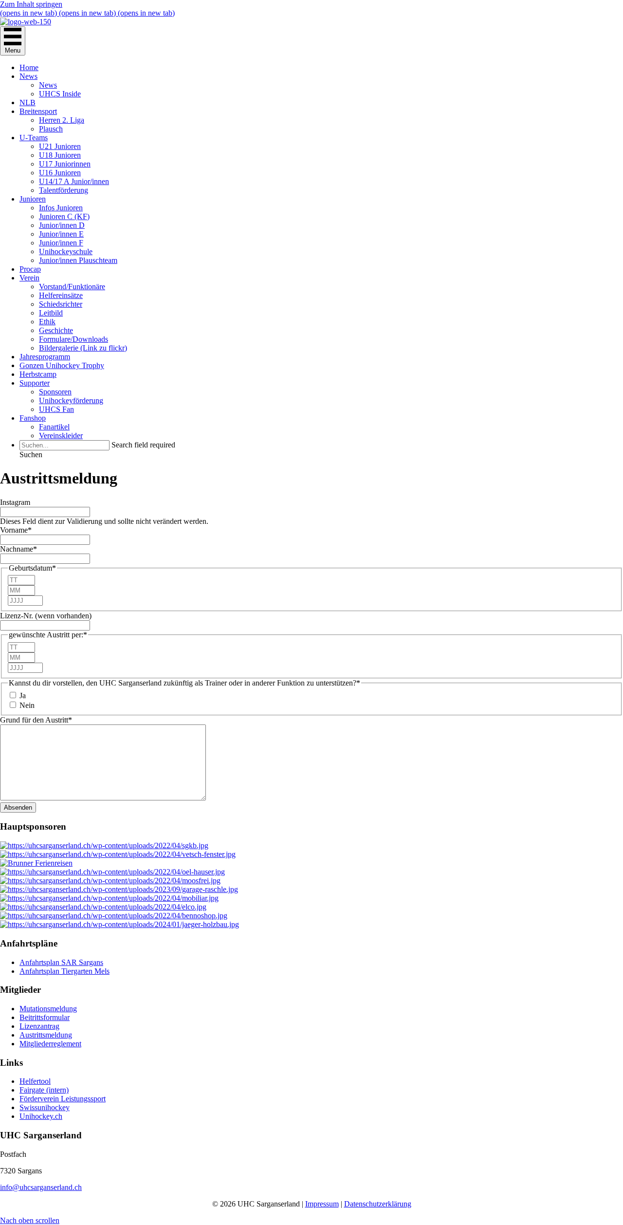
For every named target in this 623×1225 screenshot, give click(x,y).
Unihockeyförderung (71, 400)
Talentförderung (63, 190)
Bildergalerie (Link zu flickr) (83, 348)
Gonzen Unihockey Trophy (61, 365)
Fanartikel (54, 427)
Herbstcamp (37, 374)
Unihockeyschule (65, 251)
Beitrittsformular (44, 1017)
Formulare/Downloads (73, 339)
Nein (27, 705)
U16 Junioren (60, 172)
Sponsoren (55, 392)
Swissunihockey (44, 1107)
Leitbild (51, 313)
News (28, 76)
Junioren (32, 199)
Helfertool (35, 1081)
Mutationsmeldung (48, 1008)
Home (28, 67)
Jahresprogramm (44, 357)
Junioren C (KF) (64, 216)
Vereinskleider (61, 435)
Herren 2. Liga (61, 120)
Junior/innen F (61, 243)
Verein (29, 278)
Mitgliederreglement (50, 1043)
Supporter (34, 383)
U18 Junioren (60, 155)
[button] (30, 454)
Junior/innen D (62, 225)
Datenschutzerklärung (377, 1204)
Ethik (47, 321)
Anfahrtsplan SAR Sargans (61, 962)
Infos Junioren (61, 208)
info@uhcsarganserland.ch (41, 1187)
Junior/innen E (61, 234)
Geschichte (56, 330)
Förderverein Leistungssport (62, 1099)
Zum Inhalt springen (31, 4)
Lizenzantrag (39, 1026)
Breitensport (38, 111)
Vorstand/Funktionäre (72, 286)
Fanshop (32, 418)
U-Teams (33, 137)
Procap (30, 269)
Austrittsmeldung (45, 1035)
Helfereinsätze (61, 295)
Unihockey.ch (40, 1116)
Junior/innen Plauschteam (78, 260)
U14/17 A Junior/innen (74, 181)
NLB (27, 102)
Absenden (18, 807)
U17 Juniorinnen (65, 164)
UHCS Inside (60, 94)
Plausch (51, 129)
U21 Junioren (60, 146)
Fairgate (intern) (44, 1090)
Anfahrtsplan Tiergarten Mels (64, 971)
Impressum (322, 1204)
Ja (22, 695)
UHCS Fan (56, 409)
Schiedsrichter (60, 304)
